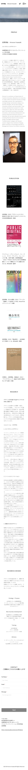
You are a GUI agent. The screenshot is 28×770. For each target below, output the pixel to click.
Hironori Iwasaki (12, 3)
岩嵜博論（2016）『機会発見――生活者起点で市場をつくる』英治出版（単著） (13, 340)
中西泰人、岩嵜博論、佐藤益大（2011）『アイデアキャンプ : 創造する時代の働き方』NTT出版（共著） (13, 379)
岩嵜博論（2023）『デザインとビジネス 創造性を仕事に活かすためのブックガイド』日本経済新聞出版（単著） (14, 216)
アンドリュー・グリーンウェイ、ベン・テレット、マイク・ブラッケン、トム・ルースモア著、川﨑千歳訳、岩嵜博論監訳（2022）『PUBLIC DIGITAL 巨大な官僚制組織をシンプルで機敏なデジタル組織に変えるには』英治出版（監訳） (14, 258)
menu (25, 4)
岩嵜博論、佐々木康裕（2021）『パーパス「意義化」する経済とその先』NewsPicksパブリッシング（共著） (13, 301)
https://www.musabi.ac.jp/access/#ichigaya (12, 729)
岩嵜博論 (3, 3)
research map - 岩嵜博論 (10, 425)
